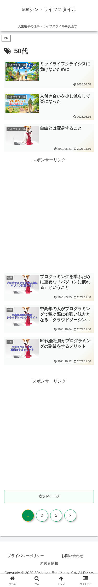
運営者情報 (49, 563)
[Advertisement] (49, 213)
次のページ (49, 496)
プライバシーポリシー (25, 556)
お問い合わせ (72, 556)
